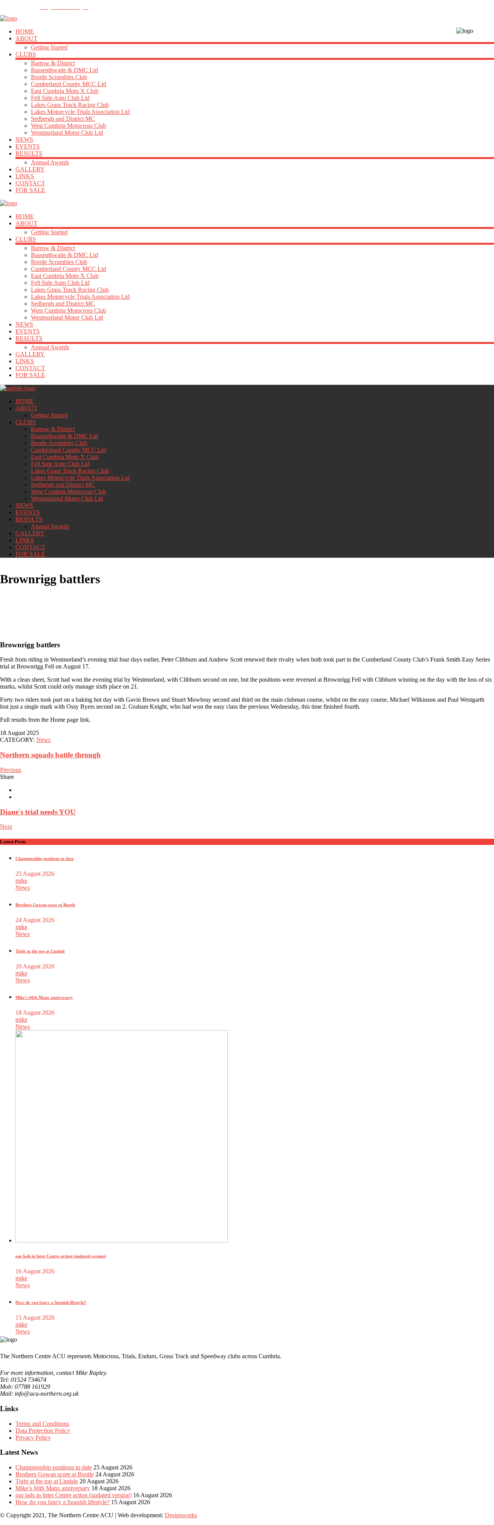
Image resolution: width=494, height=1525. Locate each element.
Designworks (181, 1515)
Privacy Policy (33, 1437)
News (43, 739)
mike (21, 880)
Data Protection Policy (42, 1430)
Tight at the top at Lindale (40, 951)
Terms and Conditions (42, 1423)
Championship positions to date (44, 858)
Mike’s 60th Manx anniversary (44, 997)
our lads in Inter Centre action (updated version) (60, 1256)
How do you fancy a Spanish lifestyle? (50, 1302)
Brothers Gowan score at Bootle (45, 904)
